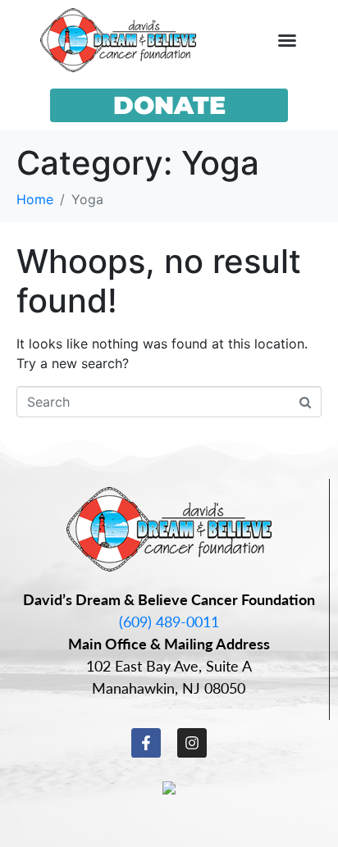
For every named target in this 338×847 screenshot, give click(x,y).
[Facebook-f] (146, 743)
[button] (287, 40)
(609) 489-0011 (169, 621)
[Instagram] (192, 743)
